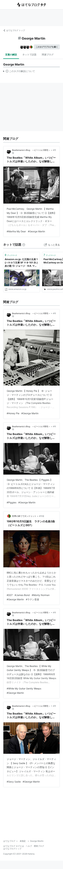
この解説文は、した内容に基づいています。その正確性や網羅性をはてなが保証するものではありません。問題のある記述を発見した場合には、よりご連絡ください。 (19, 72)
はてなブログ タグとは (13, 846)
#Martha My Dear (16, 231)
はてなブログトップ (12, 848)
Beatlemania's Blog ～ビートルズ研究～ (31, 150)
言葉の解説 (11, 54)
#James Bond (22, 595)
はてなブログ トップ (15, 30)
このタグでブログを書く (47, 47)
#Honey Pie (13, 413)
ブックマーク (11, 255)
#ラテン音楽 (32, 599)
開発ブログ (39, 846)
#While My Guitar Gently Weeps (24, 688)
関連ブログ (48, 54)
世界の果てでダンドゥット (24, 516)
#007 (10, 595)
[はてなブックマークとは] (23, 244)
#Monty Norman (41, 595)
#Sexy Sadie (14, 781)
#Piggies (11, 502)
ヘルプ (29, 846)
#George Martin (36, 231)
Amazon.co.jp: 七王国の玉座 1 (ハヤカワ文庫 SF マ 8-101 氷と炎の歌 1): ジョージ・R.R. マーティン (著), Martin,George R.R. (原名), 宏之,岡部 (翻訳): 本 (21, 263)
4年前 (41, 516)
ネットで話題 (29, 54)
